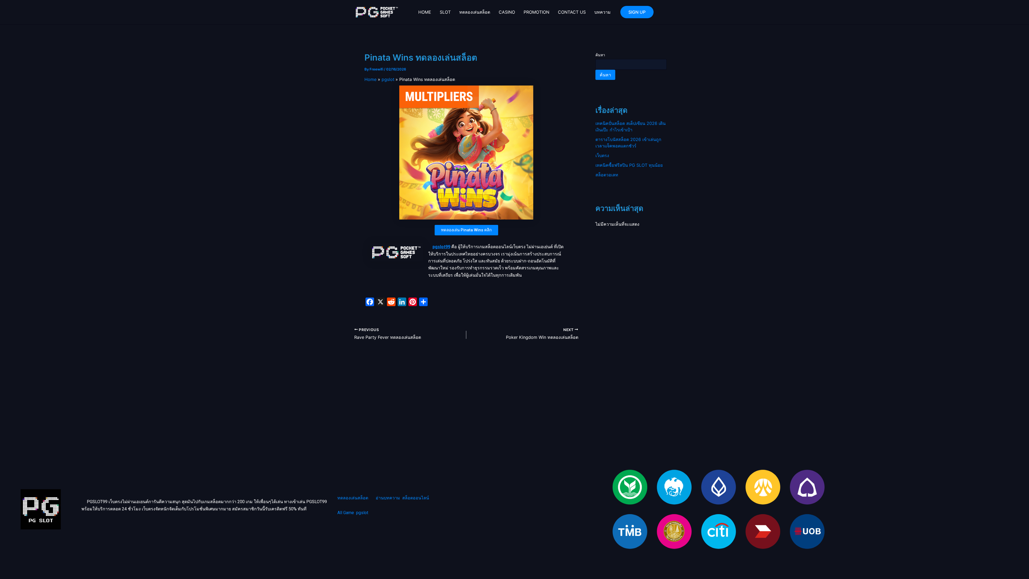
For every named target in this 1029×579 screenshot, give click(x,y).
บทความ (602, 12)
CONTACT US (572, 12)
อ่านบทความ (388, 497)
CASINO (507, 12)
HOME (424, 12)
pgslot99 (441, 246)
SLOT (445, 12)
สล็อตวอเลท (606, 174)
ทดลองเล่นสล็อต (474, 12)
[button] (637, 12)
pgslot (362, 512)
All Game (345, 512)
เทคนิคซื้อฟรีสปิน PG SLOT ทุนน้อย (629, 165)
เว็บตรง (602, 155)
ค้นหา (600, 55)
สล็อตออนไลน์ (415, 497)
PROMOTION (536, 12)
